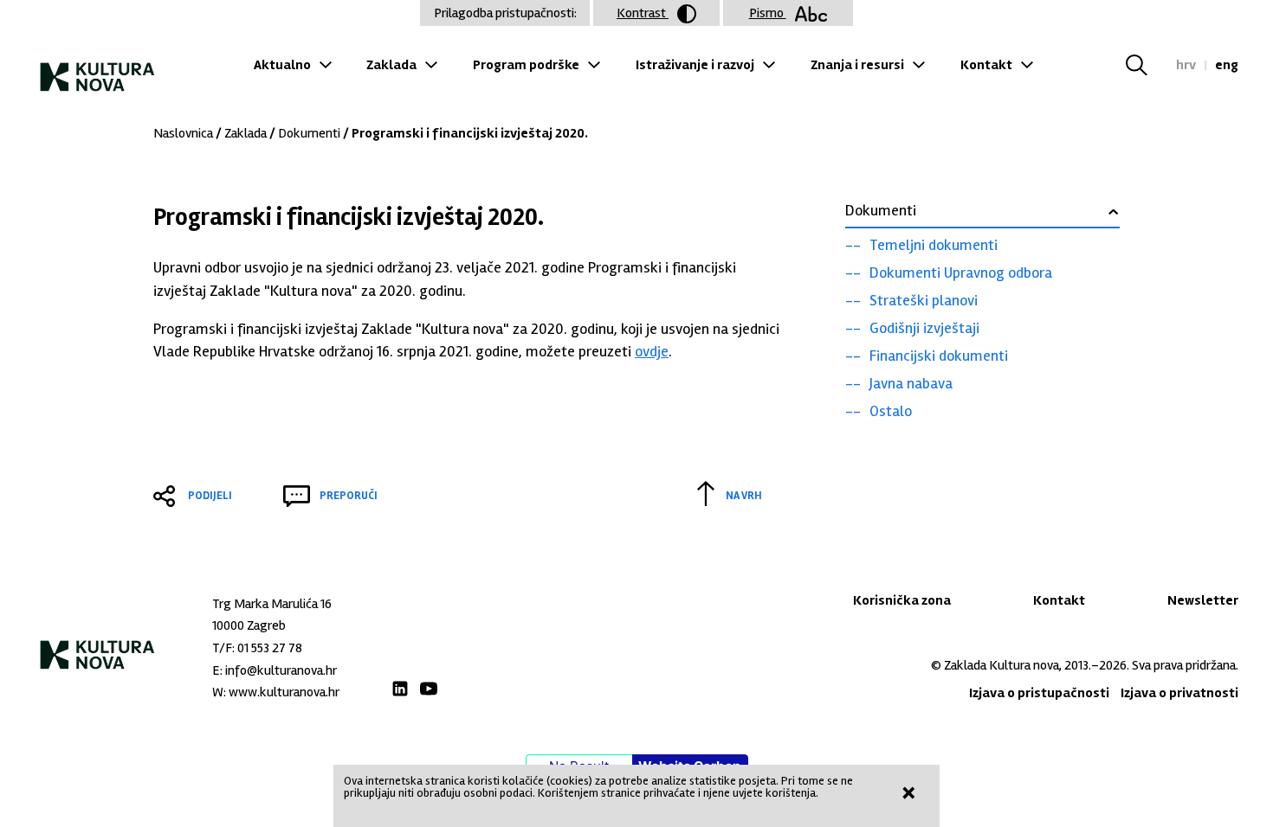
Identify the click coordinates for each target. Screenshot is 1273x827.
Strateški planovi (923, 300)
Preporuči (349, 496)
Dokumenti (309, 133)
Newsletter (1202, 600)
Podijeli (210, 496)
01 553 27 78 (269, 648)
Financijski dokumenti (938, 355)
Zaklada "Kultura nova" (97, 69)
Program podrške (526, 65)
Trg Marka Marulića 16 (272, 603)
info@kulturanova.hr (281, 670)
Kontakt (986, 65)
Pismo (767, 13)
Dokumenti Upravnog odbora (960, 272)
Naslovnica (183, 133)
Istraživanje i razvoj (695, 65)
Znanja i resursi (857, 65)
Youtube (428, 688)
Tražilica (1147, 64)
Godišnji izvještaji (924, 327)
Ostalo (890, 410)
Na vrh (744, 496)
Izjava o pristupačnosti (1039, 693)
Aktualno (282, 65)
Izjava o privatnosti (1179, 693)
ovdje (652, 351)
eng (1226, 65)
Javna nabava (911, 383)
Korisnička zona (902, 600)
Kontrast (643, 13)
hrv (1186, 65)
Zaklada (391, 65)
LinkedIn (400, 688)
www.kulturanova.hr (284, 692)
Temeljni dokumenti (933, 244)
